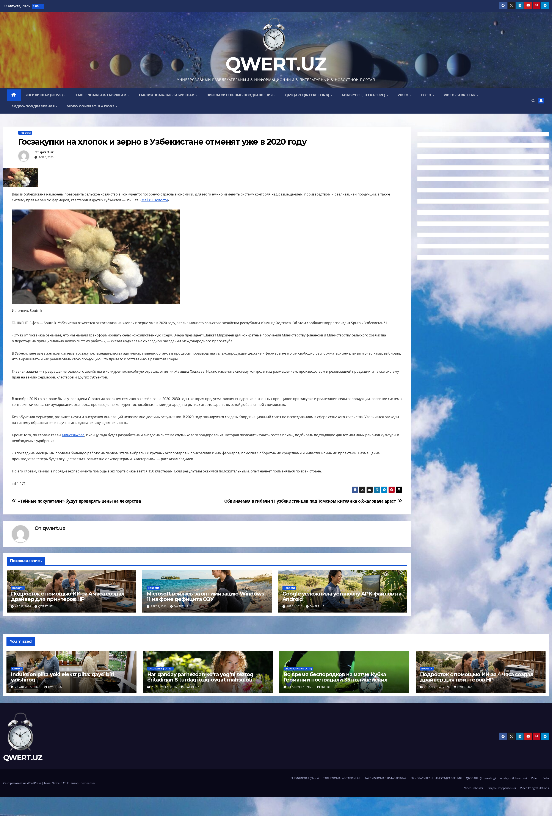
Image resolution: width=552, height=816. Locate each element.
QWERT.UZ (276, 64)
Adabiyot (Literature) (364, 95)
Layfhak (17, 668)
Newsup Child (60, 783)
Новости (25, 132)
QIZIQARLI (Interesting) (307, 95)
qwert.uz (46, 152)
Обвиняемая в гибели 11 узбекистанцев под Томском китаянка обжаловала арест (310, 501)
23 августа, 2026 (28, 687)
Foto (426, 95)
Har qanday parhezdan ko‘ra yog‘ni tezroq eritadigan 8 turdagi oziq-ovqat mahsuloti (200, 677)
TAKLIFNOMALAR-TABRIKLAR (101, 95)
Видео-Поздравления (33, 106)
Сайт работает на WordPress (22, 783)
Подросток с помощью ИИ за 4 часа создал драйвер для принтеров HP (67, 596)
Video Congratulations (91, 106)
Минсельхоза (73, 435)
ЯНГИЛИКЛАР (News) (44, 95)
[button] (533, 100)
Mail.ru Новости (154, 200)
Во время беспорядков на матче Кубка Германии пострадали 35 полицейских (335, 677)
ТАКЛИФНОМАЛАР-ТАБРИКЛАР (166, 95)
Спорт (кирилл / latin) (298, 668)
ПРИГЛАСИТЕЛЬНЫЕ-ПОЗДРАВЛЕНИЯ (240, 95)
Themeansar (87, 783)
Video (403, 95)
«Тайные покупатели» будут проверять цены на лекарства (79, 501)
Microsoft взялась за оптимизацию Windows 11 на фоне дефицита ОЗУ (205, 596)
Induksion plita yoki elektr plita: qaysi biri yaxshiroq (62, 677)
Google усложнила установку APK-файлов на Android (341, 596)
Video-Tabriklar (460, 95)
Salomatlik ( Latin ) (160, 668)
